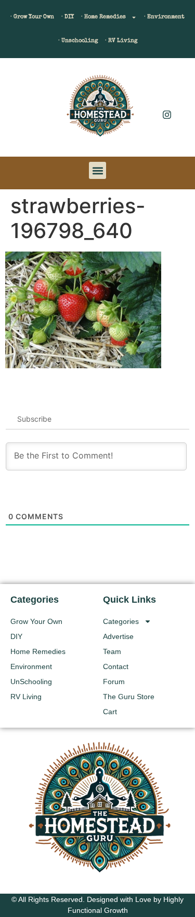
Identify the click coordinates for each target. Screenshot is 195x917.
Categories (121, 621)
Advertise (118, 636)
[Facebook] (167, 93)
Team (112, 651)
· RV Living (121, 41)
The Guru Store (128, 696)
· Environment (164, 17)
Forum (114, 681)
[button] (23, 110)
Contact (115, 666)
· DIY (67, 17)
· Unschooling (78, 41)
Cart (110, 711)
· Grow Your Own (32, 17)
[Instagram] (167, 114)
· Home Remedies (103, 17)
